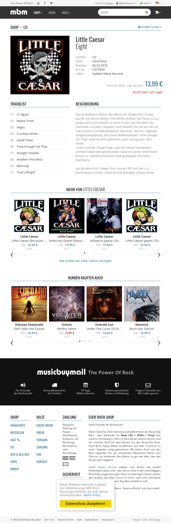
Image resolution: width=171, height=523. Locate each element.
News (52, 12)
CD (25, 27)
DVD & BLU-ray (19, 454)
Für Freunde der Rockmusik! (23, 392)
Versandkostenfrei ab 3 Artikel (54, 392)
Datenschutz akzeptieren (85, 503)
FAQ (38, 454)
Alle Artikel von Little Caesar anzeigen (85, 261)
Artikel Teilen (150, 27)
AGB (79, 519)
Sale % (15, 439)
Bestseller (17, 432)
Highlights (17, 425)
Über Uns (49, 519)
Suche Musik (44, 425)
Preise (40, 432)
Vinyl (13, 461)
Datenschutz (91, 519)
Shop (37, 12)
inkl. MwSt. (119, 85)
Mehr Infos (91, 495)
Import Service (107, 467)
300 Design (155, 519)
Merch (14, 469)
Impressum (108, 519)
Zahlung (42, 447)
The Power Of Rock (21, 3)
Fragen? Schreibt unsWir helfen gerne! (148, 392)
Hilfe (65, 12)
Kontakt (41, 461)
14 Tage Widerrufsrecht (86, 392)
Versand (137, 85)
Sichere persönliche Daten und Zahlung (117, 392)
